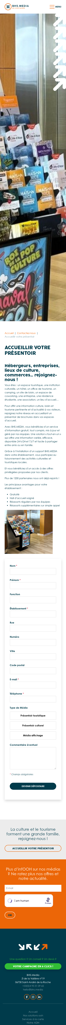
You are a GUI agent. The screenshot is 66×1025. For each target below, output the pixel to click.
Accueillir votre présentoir (33, 848)
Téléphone (17, 693)
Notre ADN (33, 1022)
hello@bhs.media (33, 989)
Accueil (9, 333)
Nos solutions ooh (33, 1015)
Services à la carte (33, 1019)
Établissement (19, 608)
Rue (12, 622)
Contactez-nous (26, 333)
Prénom (15, 580)
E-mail (14, 679)
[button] (52, 6)
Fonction (15, 594)
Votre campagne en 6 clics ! (33, 966)
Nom (13, 565)
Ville (12, 651)
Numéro (14, 636)
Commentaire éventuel (23, 744)
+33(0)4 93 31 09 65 (33, 985)
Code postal (17, 665)
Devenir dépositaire (33, 786)
